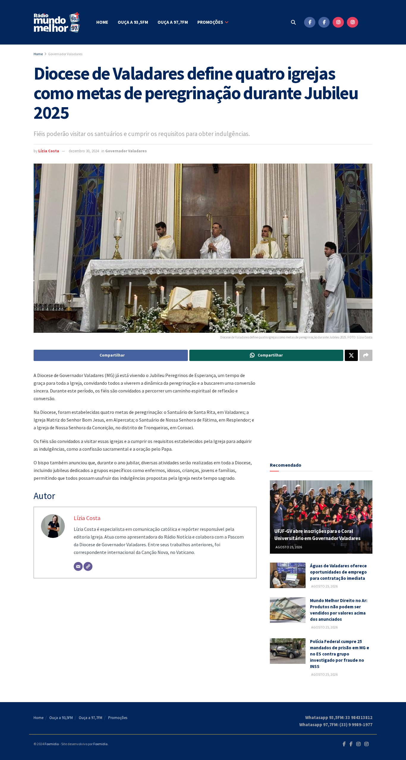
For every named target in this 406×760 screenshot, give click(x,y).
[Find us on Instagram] (338, 22)
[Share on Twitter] (351, 355)
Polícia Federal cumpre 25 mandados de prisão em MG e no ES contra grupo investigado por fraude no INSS (339, 654)
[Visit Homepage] (57, 22)
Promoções (210, 22)
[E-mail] (78, 566)
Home (102, 22)
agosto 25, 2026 (288, 547)
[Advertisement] (321, 408)
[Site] (88, 566)
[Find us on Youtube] (366, 22)
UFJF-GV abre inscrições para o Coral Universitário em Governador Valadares (317, 535)
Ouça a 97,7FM (173, 22)
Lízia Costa (48, 150)
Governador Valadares (65, 54)
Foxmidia (52, 744)
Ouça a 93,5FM (133, 22)
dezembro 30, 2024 (84, 150)
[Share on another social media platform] (365, 355)
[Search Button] (293, 22)
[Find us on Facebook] (309, 22)
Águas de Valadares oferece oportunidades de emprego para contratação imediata (338, 572)
